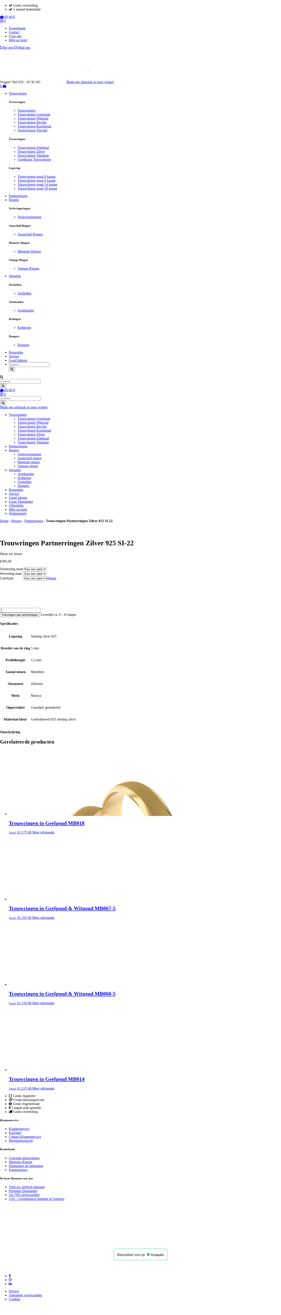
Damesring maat (11, 569)
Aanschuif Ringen (30, 234)
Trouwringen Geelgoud (34, 114)
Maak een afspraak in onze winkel (90, 82)
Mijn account (18, 40)
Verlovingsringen (29, 217)
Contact (14, 32)
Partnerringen (18, 196)
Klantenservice (19, 1129)
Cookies (14, 1299)
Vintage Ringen (28, 268)
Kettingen (24, 327)
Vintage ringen (28, 466)
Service (14, 356)
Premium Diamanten (23, 1191)
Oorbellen (24, 293)
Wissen (51, 578)
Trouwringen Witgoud (33, 118)
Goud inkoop (18, 360)
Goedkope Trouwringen (34, 159)
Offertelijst (16, 505)
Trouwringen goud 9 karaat (36, 180)
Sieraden (15, 276)
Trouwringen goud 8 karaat (36, 176)
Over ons (15, 36)
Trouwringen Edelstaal (33, 147)
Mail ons (23, 47)
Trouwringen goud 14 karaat (37, 184)
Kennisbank (17, 28)
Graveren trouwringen (24, 1158)
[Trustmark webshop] (55, 82)
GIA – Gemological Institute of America (36, 1199)
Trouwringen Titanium (33, 155)
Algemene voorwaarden (25, 1295)
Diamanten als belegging (26, 1166)
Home (4, 521)
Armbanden (26, 310)
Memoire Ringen (29, 251)
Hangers (23, 345)
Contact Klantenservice (25, 1137)
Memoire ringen (29, 462)
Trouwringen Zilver (31, 151)
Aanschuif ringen (29, 458)
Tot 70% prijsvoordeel (24, 1195)
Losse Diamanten (21, 501)
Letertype (6, 578)
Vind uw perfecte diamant (27, 1187)
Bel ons (8, 47)
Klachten (15, 1133)
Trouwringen (18, 93)
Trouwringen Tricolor (32, 130)
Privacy (14, 1291)
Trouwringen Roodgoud (34, 126)
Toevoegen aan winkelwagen (20, 614)
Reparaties (16, 352)
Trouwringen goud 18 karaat (37, 188)
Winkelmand (17, 513)
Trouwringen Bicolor (32, 122)
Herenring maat (11, 573)
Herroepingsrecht (21, 1141)
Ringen (14, 200)
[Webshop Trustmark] (55, 1243)
